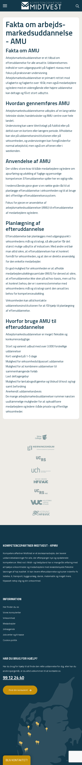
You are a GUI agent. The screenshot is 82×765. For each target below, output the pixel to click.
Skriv (14, 723)
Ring (13, 704)
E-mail (15, 714)
